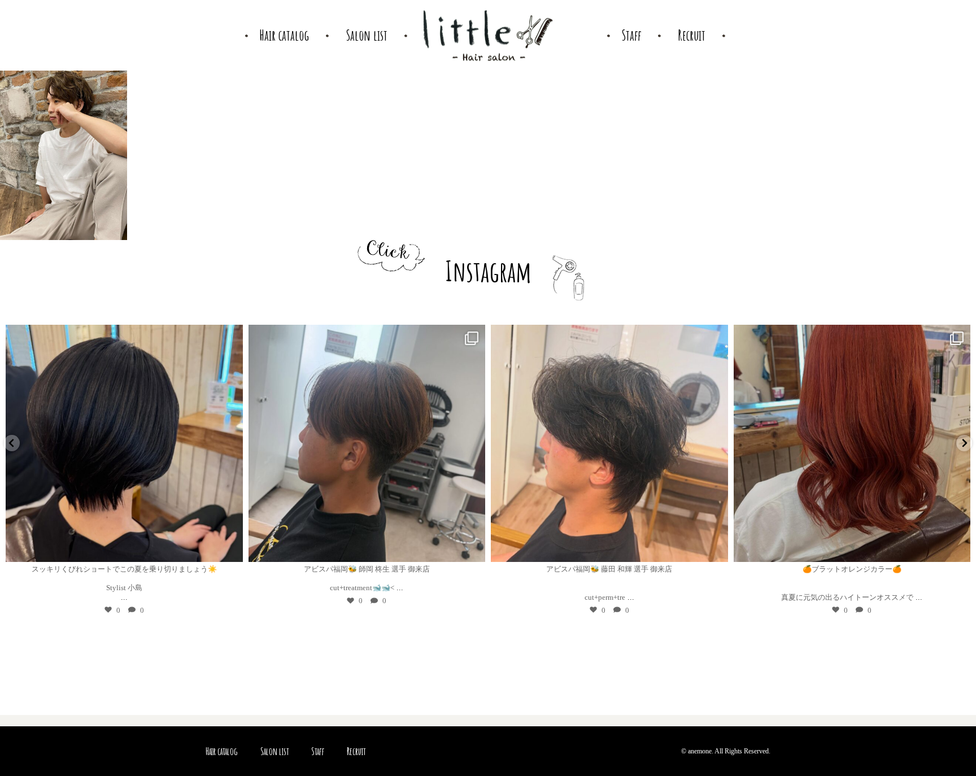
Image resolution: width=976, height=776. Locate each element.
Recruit (356, 751)
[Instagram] (229, 548)
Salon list (274, 751)
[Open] (124, 443)
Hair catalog (222, 751)
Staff (317, 751)
